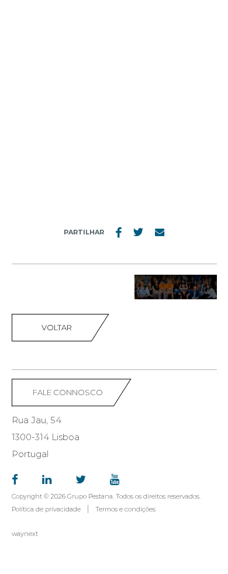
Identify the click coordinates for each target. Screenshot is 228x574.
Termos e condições (125, 509)
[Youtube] (114, 480)
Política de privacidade (46, 509)
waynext (25, 534)
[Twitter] (80, 480)
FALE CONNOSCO (68, 392)
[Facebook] (15, 480)
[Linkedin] (46, 480)
